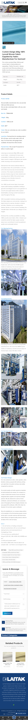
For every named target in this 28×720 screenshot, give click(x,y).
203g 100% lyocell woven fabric (16, 550)
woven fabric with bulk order (8, 559)
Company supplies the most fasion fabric (11, 554)
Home (10, 14)
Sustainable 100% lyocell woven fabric (10, 552)
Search (20, 2)
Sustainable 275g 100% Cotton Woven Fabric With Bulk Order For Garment (20, 664)
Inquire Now (22, 713)
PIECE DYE (16, 14)
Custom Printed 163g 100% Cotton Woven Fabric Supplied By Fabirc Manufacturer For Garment (7, 664)
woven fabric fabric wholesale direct (10, 557)
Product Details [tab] (6, 94)
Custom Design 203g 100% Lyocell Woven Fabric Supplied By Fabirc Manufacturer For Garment (13, 585)
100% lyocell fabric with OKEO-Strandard (11, 562)
